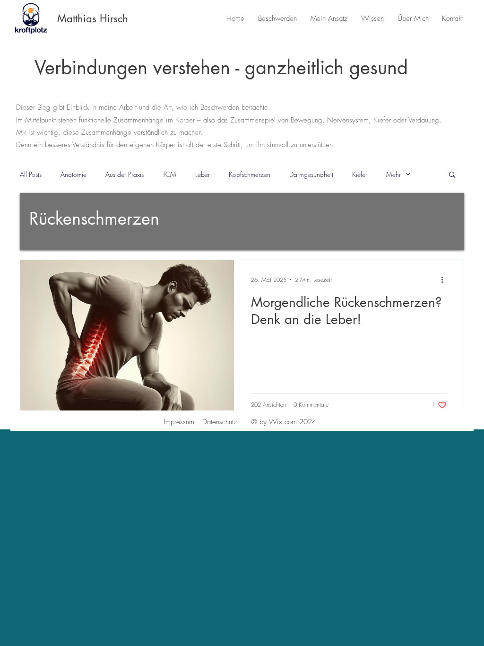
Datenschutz (219, 422)
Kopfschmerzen (249, 174)
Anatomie (73, 174)
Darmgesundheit (311, 174)
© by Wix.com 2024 (283, 422)
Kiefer (359, 174)
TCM (169, 174)
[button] (452, 175)
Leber (202, 174)
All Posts (31, 174)
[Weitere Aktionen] (445, 279)
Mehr (393, 174)
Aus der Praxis (124, 174)
